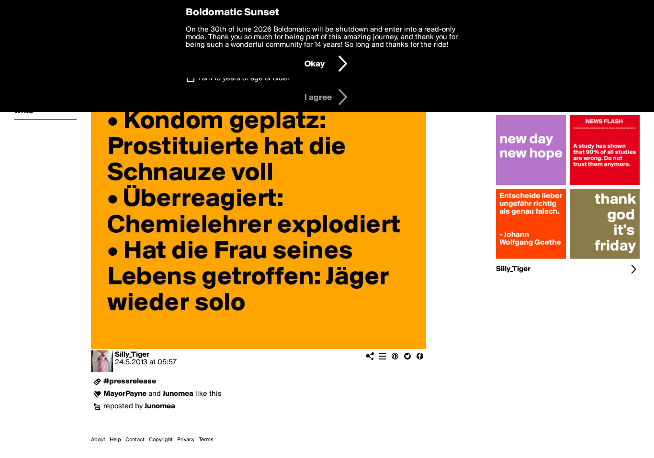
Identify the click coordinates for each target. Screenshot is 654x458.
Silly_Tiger (132, 355)
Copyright (161, 440)
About (98, 440)
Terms (206, 440)
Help (115, 440)
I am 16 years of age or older (244, 78)
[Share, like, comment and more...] (531, 185)
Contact (135, 440)
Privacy (185, 440)
